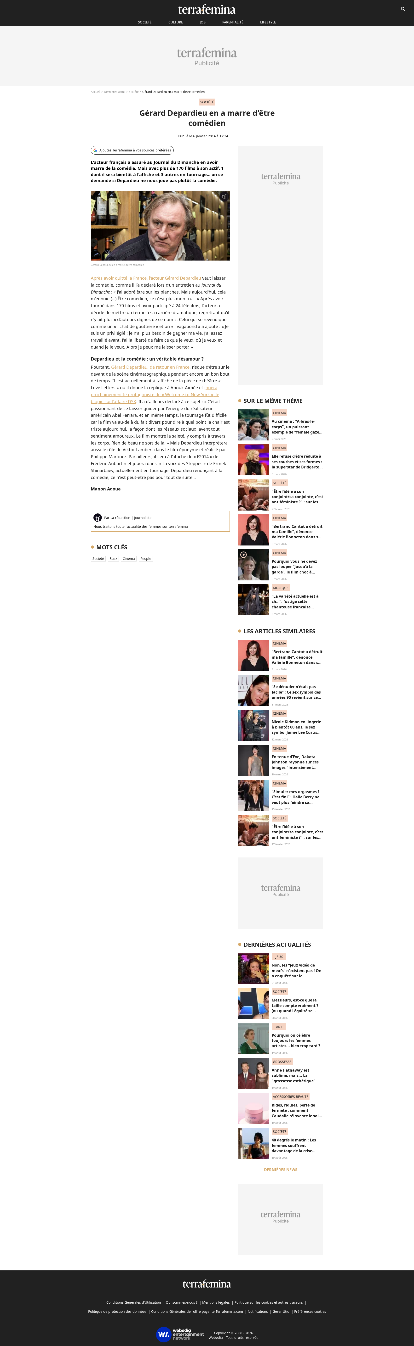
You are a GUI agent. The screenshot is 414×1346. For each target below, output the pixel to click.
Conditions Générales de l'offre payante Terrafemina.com (197, 1311)
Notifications (258, 1311)
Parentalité (232, 22)
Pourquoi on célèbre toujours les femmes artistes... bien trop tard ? (296, 1041)
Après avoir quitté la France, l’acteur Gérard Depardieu (146, 278)
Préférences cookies (310, 1311)
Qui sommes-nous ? (181, 1302)
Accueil (95, 92)
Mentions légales (216, 1302)
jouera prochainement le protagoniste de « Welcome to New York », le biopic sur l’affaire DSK (155, 394)
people (145, 558)
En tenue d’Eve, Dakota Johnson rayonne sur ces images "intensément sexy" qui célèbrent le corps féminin (295, 767)
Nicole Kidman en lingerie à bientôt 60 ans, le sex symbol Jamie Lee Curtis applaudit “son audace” (296, 729)
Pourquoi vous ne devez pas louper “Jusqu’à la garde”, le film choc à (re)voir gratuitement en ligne (295, 572)
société (145, 22)
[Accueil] (207, 9)
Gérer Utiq (281, 1311)
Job (203, 22)
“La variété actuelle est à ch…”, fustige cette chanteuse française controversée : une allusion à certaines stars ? (297, 607)
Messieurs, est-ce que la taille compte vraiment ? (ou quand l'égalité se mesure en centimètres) (295, 1008)
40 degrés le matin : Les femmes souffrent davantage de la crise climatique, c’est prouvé (294, 1148)
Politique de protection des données (117, 1311)
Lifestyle (268, 22)
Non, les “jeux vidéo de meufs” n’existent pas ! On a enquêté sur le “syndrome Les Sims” (297, 973)
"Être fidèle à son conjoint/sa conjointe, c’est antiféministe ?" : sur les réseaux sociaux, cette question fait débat (297, 502)
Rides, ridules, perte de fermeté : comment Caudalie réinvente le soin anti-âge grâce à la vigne (296, 1113)
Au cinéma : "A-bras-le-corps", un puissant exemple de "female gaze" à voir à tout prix (296, 429)
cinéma (129, 558)
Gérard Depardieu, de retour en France (150, 367)
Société (134, 92)
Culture (175, 22)
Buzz (113, 558)
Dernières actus (114, 92)
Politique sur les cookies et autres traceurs (269, 1302)
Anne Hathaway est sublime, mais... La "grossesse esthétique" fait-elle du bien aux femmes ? (294, 1081)
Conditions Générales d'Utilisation (133, 1302)
